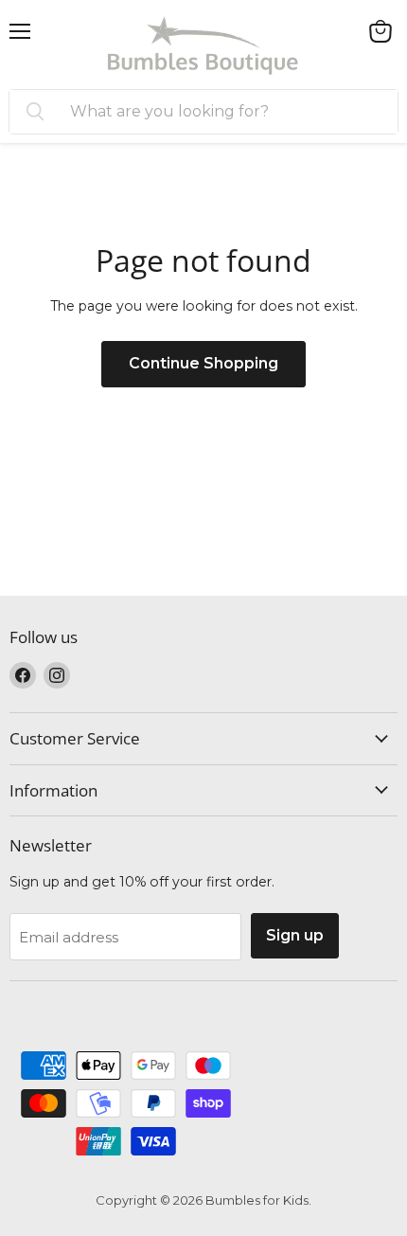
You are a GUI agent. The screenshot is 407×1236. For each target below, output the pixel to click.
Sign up (295, 935)
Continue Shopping (203, 363)
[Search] (35, 112)
